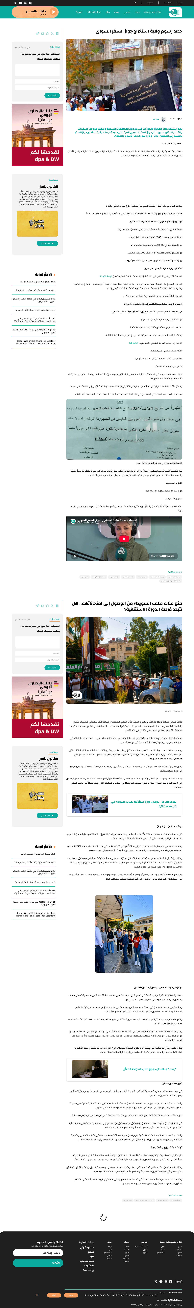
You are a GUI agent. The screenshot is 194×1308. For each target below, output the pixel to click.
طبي (163, 1246)
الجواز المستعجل (128, 577)
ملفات (126, 1249)
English (150, 2)
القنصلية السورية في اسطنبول (170, 581)
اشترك (56, 1263)
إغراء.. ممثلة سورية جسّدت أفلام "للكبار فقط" (34, 290)
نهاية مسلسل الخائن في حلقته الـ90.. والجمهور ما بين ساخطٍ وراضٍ (33, 300)
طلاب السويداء (162, 1200)
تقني (145, 1249)
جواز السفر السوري (174, 577)
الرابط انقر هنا (106, 276)
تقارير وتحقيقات (153, 12)
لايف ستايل (161, 1252)
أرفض (54, 1295)
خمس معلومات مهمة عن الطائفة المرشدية (35, 310)
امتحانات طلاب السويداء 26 (144, 1200)
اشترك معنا (168, 2)
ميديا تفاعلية (87, 1261)
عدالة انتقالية (94, 12)
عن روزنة (162, 1292)
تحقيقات (179, 1249)
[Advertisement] (124, 181)
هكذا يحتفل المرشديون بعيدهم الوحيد (38, 282)
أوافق (71, 1295)
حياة (108, 12)
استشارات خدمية (141, 1246)
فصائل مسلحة (175, 1200)
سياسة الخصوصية (175, 1292)
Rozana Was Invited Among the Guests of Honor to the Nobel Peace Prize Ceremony (35, 342)
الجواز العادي (142, 577)
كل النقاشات (23, 47)
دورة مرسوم (128, 1200)
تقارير (180, 1246)
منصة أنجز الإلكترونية (99, 577)
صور (91, 1256)
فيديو (127, 1252)
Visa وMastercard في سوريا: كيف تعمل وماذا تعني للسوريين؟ (34, 331)
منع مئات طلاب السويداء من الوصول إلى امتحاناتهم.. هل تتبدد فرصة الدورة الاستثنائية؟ (34, 320)
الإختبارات (89, 1265)
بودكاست (88, 1270)
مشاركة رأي (87, 1247)
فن (110, 1249)
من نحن (179, 2)
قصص (180, 1252)
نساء (116, 12)
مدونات (179, 1255)
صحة (137, 12)
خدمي (127, 12)
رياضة (110, 1246)
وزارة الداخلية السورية (157, 577)
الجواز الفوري (114, 577)
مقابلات (126, 1258)
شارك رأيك (52, 95)
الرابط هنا (133, 343)
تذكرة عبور (85, 577)
